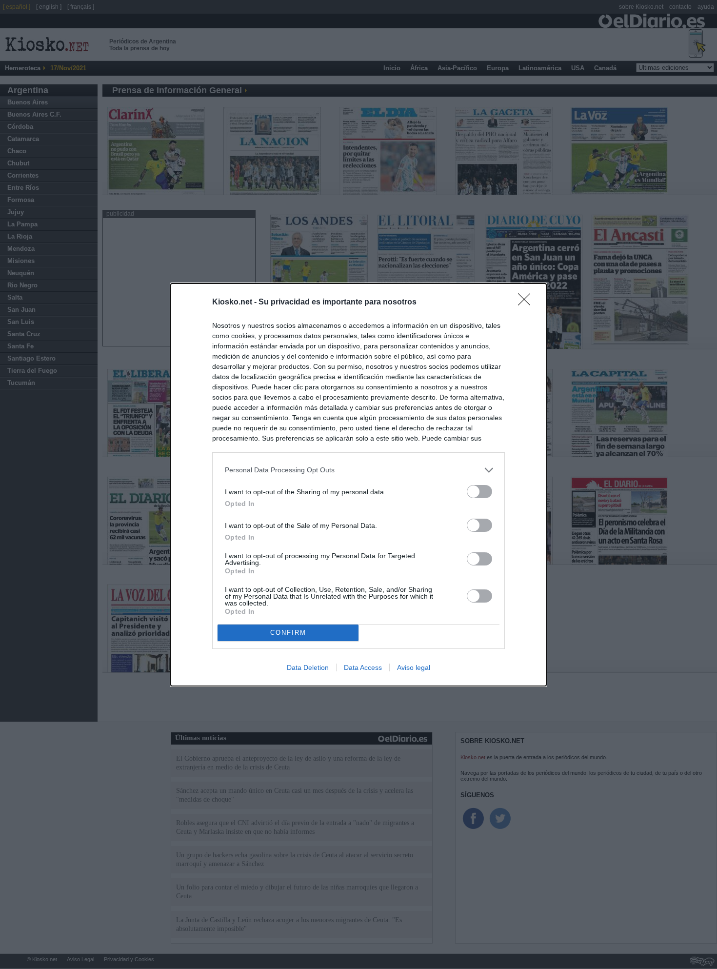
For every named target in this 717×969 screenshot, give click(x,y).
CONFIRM (288, 632)
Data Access (363, 667)
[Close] (527, 302)
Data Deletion (308, 667)
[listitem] (358, 470)
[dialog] (358, 484)
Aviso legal (413, 667)
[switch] (479, 491)
